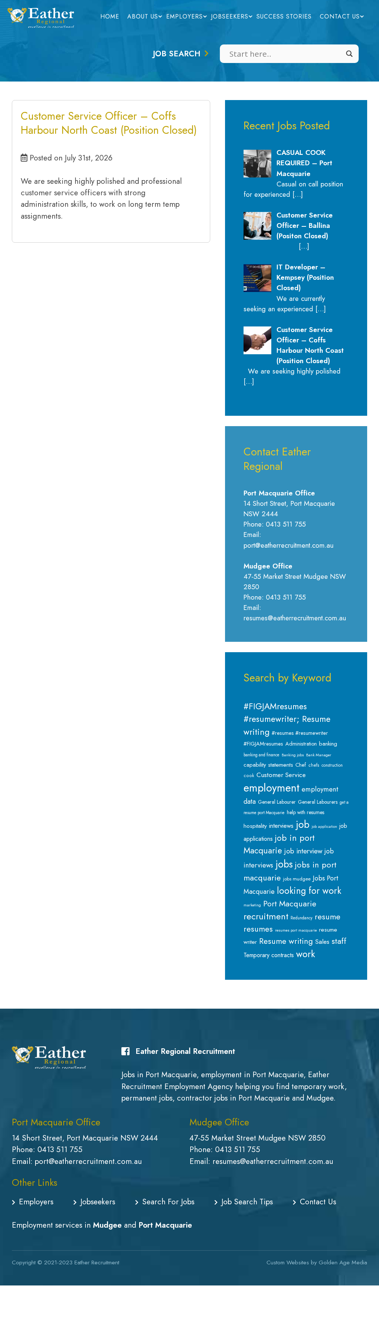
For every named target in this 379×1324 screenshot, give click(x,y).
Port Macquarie (289, 903)
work (305, 953)
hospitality (255, 826)
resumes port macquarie (296, 930)
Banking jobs (293, 755)
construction (332, 765)
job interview (303, 851)
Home (109, 16)
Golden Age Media (343, 1262)
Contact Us (340, 16)
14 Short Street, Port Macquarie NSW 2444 (85, 1138)
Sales (322, 941)
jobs (284, 864)
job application (324, 826)
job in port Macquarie (279, 844)
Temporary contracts (269, 955)
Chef (300, 765)
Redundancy (301, 918)
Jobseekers (229, 16)
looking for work (309, 890)
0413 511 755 (60, 1149)
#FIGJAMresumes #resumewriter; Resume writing (287, 719)
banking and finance (261, 755)
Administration (301, 743)
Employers (184, 16)
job (302, 824)
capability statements (268, 764)
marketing (252, 905)
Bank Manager (318, 755)
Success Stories (284, 16)
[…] (297, 194)
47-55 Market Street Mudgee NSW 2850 (258, 1138)
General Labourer (277, 802)
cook (249, 775)
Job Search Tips (247, 1201)
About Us (142, 16)
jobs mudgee (297, 878)
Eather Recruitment (96, 1262)
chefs (313, 765)
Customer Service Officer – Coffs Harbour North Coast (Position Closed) (109, 123)
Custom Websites (287, 1262)
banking (328, 744)
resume (328, 916)
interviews (281, 825)
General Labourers (318, 802)
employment (271, 788)
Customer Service (281, 775)
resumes (258, 929)
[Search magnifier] (349, 54)
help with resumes (305, 812)
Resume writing (286, 941)
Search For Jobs (168, 1201)
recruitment (266, 916)
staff (339, 941)
